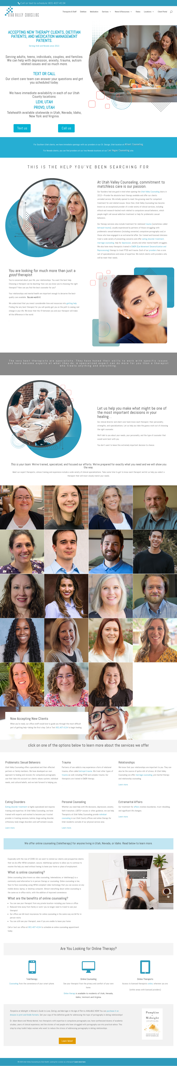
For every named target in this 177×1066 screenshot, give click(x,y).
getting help (72, 303)
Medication (94, 12)
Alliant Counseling (134, 144)
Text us (22, 128)
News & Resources (122, 12)
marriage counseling (105, 242)
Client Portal (162, 12)
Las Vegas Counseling (118, 150)
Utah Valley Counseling (150, 191)
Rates (138, 12)
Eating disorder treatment (16, 806)
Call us (66, 128)
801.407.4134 (62, 727)
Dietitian (83, 12)
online (150, 983)
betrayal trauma (103, 227)
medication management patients (56, 38)
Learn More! (67, 1041)
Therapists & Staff (69, 12)
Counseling (13, 983)
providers (153, 250)
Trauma (66, 762)
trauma (148, 224)
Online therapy (69, 993)
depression (126, 242)
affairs (136, 806)
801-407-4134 (57, 3)
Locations (147, 12)
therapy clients (49, 32)
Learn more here (79, 1062)
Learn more (123, 784)
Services (105, 12)
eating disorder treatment (153, 238)
